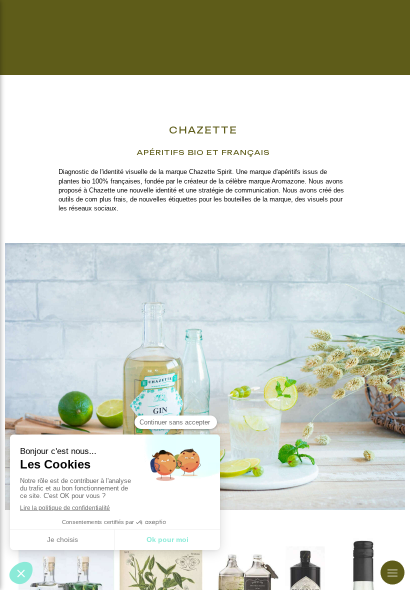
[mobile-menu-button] (392, 572)
